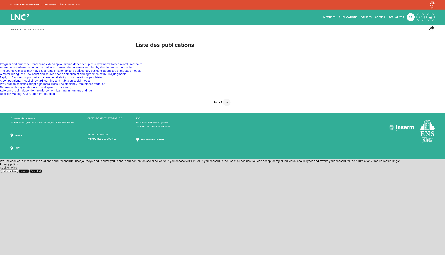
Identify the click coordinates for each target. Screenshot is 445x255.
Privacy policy (9, 164)
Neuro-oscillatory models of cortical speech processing (35, 87)
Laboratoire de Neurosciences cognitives (20, 17)
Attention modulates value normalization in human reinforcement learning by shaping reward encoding (67, 67)
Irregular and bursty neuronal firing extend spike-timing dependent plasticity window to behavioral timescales (71, 64)
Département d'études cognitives (62, 4)
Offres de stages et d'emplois (104, 118)
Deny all (24, 171)
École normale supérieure (24, 4)
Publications (348, 17)
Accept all (36, 171)
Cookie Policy (8, 167)
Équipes (366, 17)
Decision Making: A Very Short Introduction (27, 93)
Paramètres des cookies (101, 138)
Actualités (396, 17)
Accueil (14, 29)
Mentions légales (97, 134)
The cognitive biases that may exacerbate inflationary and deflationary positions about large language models (70, 70)
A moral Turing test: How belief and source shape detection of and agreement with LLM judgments (63, 74)
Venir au (19, 135)
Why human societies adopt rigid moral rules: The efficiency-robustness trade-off (52, 84)
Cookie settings (9, 171)
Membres (329, 17)
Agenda (380, 17)
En (420, 17)
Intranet (430, 17)
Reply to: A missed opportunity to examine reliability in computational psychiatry (51, 77)
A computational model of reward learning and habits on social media (45, 80)
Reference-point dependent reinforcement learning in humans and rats (46, 90)
